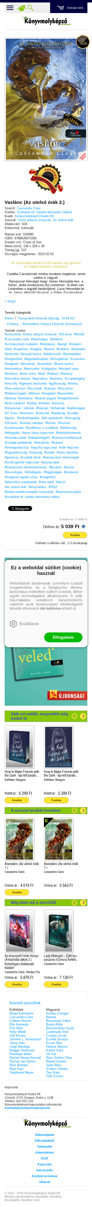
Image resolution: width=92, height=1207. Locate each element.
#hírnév (50, 423)
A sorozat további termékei (35, 810)
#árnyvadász (37, 487)
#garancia (11, 457)
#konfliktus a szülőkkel (42, 428)
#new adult (46, 482)
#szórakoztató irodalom (21, 344)
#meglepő (48, 393)
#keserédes (65, 393)
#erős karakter (15, 403)
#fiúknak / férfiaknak (50, 408)
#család (72, 413)
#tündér (49, 452)
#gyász (10, 418)
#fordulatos (47, 344)
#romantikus (13, 369)
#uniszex (58, 403)
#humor (49, 349)
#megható (12, 364)
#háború (52, 373)
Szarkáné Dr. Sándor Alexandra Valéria (44, 212)
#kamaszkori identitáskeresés (26, 467)
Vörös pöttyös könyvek (34, 220)
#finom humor (63, 364)
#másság (35, 452)
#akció (60, 482)
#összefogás (14, 472)
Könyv (9, 318)
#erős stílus (28, 373)
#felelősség (68, 428)
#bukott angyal (45, 398)
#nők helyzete (69, 447)
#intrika (73, 383)
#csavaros (77, 359)
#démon (34, 393)
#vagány (36, 349)
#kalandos (78, 349)
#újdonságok (76, 408)
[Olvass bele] (78, 152)
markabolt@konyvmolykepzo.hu (27, 1108)
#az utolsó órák (15, 487)
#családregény (75, 378)
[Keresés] (30, 7)
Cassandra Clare (28, 208)
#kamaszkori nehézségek (61, 457)
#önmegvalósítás (17, 447)
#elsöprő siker (69, 369)
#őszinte (64, 423)
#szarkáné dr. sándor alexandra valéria (32, 497)
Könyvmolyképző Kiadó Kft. (35, 216)
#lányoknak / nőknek (19, 408)
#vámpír (50, 388)
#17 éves (11, 413)
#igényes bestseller (33, 383)
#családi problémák (18, 442)
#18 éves (11, 423)
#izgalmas (20, 349)
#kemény (56, 378)
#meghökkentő (68, 398)
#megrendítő (13, 359)
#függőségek (53, 472)
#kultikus (62, 349)
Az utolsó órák (63, 220)
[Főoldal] (21, 7)
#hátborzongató (15, 393)
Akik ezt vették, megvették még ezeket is (39, 716)
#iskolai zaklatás (31, 423)
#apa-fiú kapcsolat (44, 447)
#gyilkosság (57, 383)
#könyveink (13, 334)
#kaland (57, 442)
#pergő (62, 344)
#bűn (41, 373)
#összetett (34, 388)
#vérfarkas (25, 398)
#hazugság (72, 418)
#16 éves (65, 334)
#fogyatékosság (16, 452)
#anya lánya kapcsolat (38, 433)
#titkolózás (42, 442)
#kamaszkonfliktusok (67, 438)
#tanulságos (39, 339)
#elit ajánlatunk (52, 418)
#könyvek (42, 413)
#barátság (58, 413)
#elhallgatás (33, 472)
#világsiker (49, 369)
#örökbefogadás (28, 418)
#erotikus (11, 373)
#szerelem (44, 364)
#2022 (53, 487)
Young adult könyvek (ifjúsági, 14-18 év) (46, 318)
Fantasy (13, 324)
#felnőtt (79, 334)
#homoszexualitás (68, 492)
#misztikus (65, 388)
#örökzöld (11, 354)
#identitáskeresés (68, 433)
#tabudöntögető (39, 438)
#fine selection (15, 388)
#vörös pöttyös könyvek (40, 334)
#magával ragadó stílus (21, 477)
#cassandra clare (17, 339)
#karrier (69, 467)
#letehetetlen (72, 354)
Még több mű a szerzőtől (33, 902)
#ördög (32, 403)
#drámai (10, 398)
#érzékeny (71, 472)
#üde (8, 349)
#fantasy (66, 373)
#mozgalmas (59, 359)
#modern (75, 344)
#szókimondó (14, 428)
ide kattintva (50, 608)
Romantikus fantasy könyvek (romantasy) (52, 324)
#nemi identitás (67, 452)
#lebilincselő (52, 354)
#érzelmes (28, 364)
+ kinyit (10, 301)
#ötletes (44, 403)
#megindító (47, 477)
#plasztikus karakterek (21, 482)
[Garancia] (46, 179)
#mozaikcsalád (15, 438)
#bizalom (55, 467)
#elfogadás (12, 433)
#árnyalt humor (30, 354)
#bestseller (31, 369)
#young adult (50, 462)
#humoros (27, 413)
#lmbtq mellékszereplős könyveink (29, 492)
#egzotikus (40, 378)
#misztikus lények (17, 378)
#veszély (11, 383)
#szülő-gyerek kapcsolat (22, 462)
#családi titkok (30, 457)
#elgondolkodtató (36, 359)
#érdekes (56, 339)
